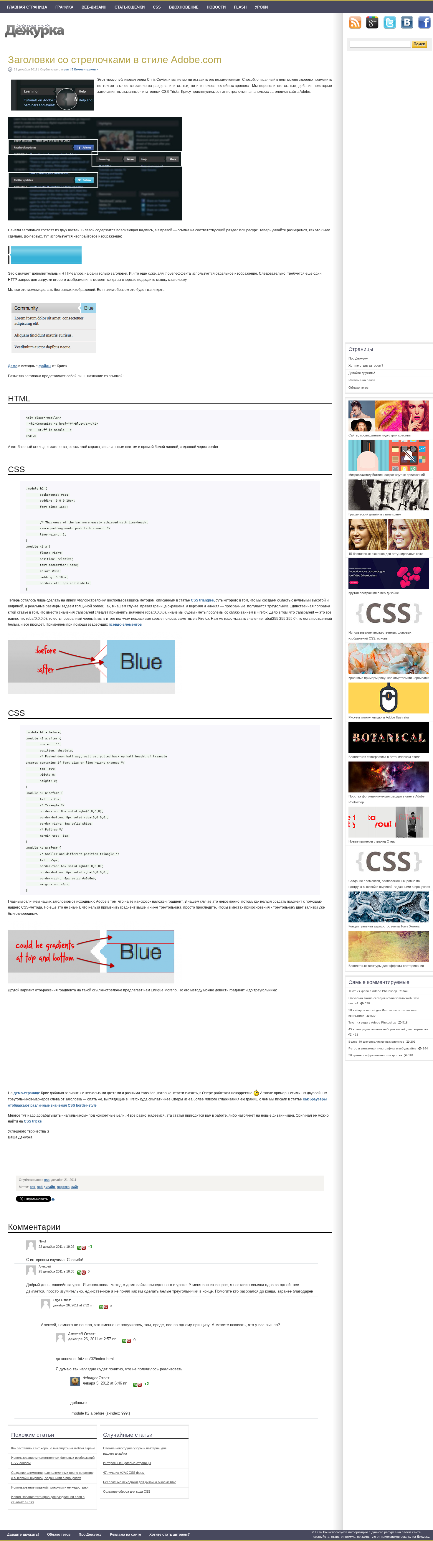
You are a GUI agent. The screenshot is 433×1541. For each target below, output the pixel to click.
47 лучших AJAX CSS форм (124, 1472)
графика (64, 7)
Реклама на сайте (125, 1534)
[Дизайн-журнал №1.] (33, 30)
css (157, 7)
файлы (45, 366)
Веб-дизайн (94, 7)
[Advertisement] (123, 1159)
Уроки (261, 7)
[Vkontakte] (407, 22)
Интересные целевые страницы (127, 1463)
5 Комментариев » (85, 69)
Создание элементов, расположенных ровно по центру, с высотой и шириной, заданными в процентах (52, 1475)
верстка (63, 1187)
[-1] (84, 1248)
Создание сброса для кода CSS (126, 1491)
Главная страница (27, 7)
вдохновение (184, 7)
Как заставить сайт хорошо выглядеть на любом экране (53, 1448)
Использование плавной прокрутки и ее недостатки (49, 1487)
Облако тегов (58, 1534)
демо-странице (27, 1093)
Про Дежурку (90, 1534)
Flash (240, 7)
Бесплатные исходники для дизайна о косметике (139, 1482)
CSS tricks (33, 1121)
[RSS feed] (355, 22)
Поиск (419, 44)
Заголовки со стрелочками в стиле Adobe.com (115, 59)
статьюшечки (130, 7)
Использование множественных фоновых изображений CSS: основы (53, 1460)
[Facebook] (424, 22)
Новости (216, 7)
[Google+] (372, 22)
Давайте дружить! (23, 1534)
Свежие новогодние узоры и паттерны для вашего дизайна (134, 1450)
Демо (12, 366)
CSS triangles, (203, 600)
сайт (74, 1187)
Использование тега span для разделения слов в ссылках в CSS (48, 1499)
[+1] (79, 1248)
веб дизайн (46, 1187)
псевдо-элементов (125, 624)
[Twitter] (390, 22)
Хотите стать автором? (169, 1534)
